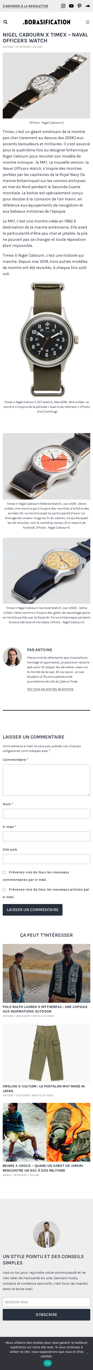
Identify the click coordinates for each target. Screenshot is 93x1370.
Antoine (8, 46)
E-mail (9, 827)
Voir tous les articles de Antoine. (50, 689)
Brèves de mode (43, 1016)
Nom (8, 804)
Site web (10, 849)
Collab (37, 46)
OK (48, 1363)
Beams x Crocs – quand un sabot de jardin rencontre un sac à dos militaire (43, 1168)
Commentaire (15, 759)
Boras (7, 1175)
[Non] (87, 1353)
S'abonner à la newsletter (25, 6)
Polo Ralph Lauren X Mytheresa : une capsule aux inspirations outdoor (45, 1009)
